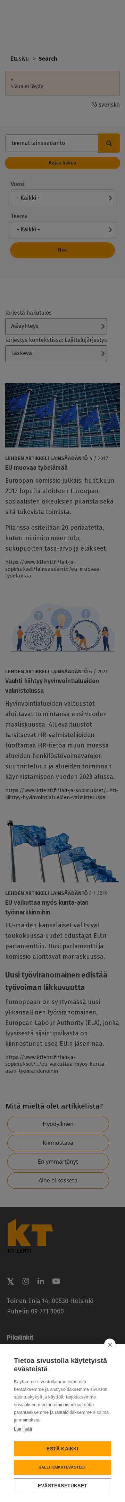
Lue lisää (23, 1429)
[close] (110, 1344)
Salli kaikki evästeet (62, 1467)
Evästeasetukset (62, 1485)
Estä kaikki (62, 1448)
